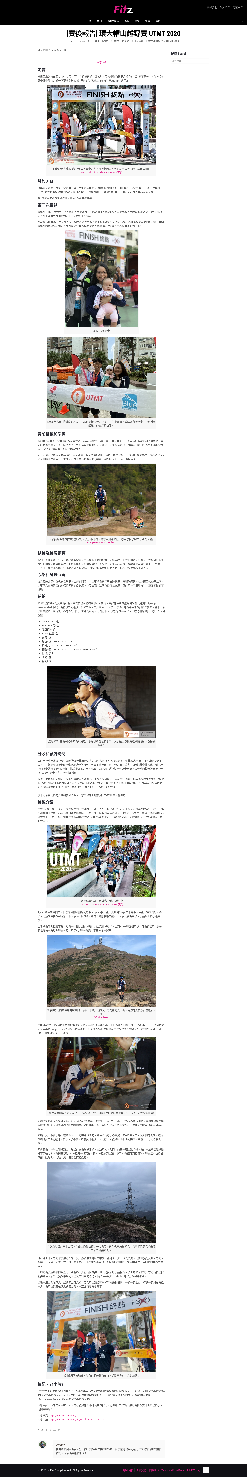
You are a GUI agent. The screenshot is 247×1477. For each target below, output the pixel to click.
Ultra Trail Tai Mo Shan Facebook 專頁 (101, 904)
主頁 (70, 40)
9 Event (180, 1470)
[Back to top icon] (206, 1470)
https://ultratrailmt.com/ (62, 1415)
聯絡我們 (212, 7)
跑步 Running (121, 40)
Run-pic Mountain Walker (101, 542)
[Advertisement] (190, 111)
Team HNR (167, 1470)
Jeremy (45, 49)
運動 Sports (101, 40)
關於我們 (141, 1470)
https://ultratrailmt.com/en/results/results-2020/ (76, 1419)
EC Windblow (101, 1017)
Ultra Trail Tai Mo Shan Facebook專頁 (101, 172)
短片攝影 (225, 7)
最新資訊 (84, 40)
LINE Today (193, 1470)
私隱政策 (154, 1470)
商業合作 (238, 7)
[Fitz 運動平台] (123, 8)
